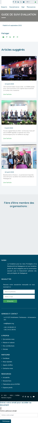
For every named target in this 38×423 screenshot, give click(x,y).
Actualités (6, 378)
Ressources (31, 7)
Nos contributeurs (8, 346)
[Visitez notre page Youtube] (23, 2)
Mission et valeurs (9, 343)
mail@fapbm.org (9, 323)
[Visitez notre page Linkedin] (18, 2)
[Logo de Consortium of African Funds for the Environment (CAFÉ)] (19, 213)
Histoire (5, 349)
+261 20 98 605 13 (10, 327)
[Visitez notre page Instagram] (15, 2)
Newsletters (7, 381)
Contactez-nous (8, 368)
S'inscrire (10, 301)
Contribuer (6, 358)
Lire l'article (7, 94)
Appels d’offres (8, 365)
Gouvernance (14, 7)
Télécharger (6, 421)
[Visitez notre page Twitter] (21, 2)
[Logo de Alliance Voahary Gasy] (19, 236)
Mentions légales (6, 398)
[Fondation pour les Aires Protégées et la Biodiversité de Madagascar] (7, 4)
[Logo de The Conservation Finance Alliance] (19, 221)
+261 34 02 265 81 (10, 330)
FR (27, 2)
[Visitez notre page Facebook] (13, 2)
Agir (23, 7)
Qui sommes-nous (8, 339)
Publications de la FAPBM (11, 384)
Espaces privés (7, 388)
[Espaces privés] (36, 2)
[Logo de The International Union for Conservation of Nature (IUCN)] (19, 229)
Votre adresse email (8, 411)
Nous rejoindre (7, 362)
